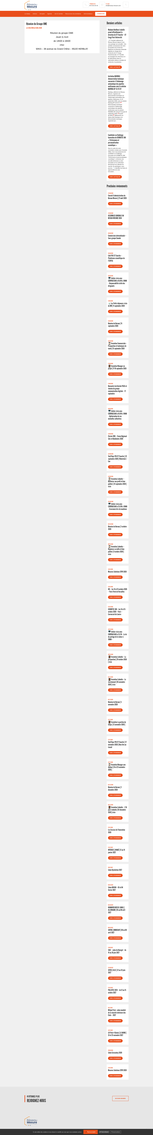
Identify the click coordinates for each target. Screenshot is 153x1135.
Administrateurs (88, 13)
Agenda (49, 13)
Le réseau (27, 13)
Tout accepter (91, 1132)
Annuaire (42, 13)
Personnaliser (115, 1132)
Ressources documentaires (73, 13)
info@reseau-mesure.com (113, 5)
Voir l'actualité (115, 67)
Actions (35, 13)
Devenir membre (120, 1098)
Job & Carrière (58, 13)
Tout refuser (104, 1132)
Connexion (100, 13)
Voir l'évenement (115, 203)
